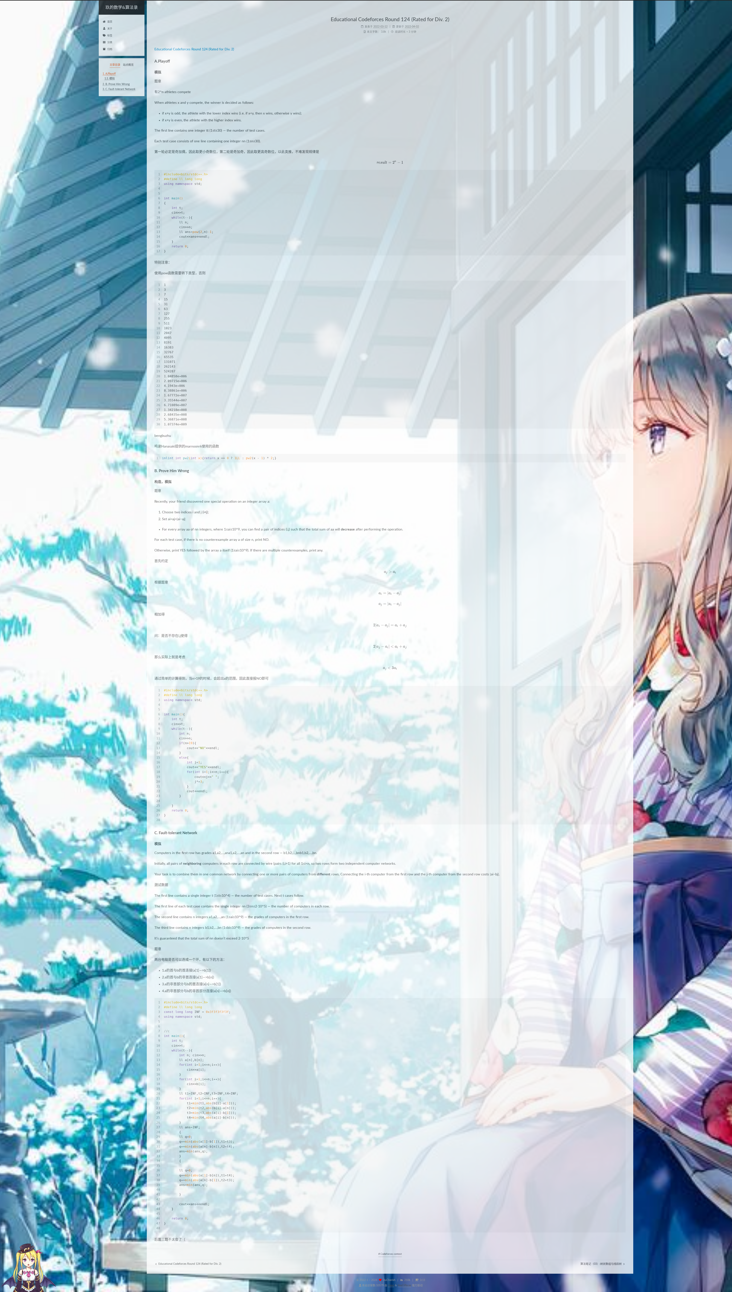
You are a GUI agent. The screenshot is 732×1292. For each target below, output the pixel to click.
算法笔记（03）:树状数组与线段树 (601, 1264)
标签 (109, 35)
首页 (109, 22)
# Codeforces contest (390, 1254)
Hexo (391, 1285)
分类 (109, 42)
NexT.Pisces (404, 1285)
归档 (109, 49)
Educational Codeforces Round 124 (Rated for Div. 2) (194, 49)
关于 (109, 28)
